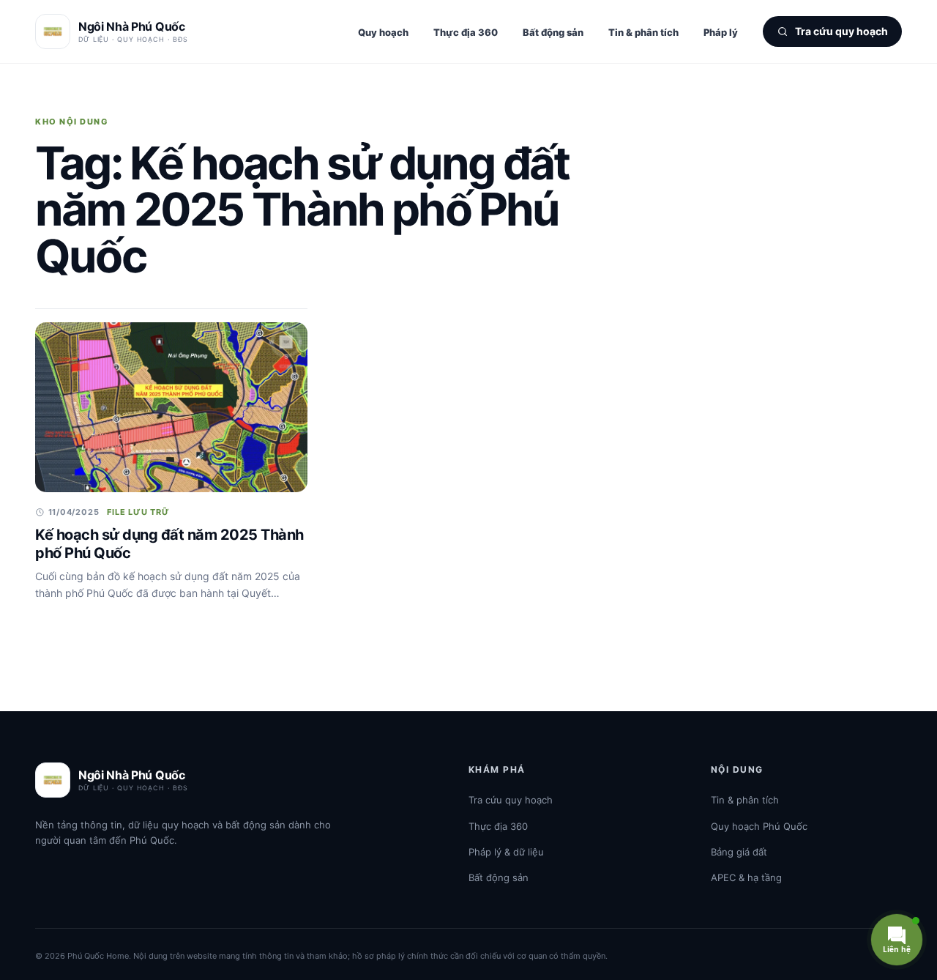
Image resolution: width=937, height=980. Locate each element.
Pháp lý (720, 32)
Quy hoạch (383, 32)
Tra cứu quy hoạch (510, 800)
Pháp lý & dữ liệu (506, 852)
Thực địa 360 (465, 32)
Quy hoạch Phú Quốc (759, 826)
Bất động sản (553, 32)
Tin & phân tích (643, 32)
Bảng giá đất (739, 852)
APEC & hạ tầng (746, 877)
